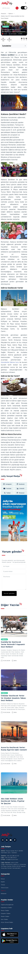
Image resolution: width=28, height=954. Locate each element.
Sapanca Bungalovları (7, 904)
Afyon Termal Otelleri (7, 922)
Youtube (8, 488)
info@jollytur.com (12, 859)
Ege (3, 744)
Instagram (9, 484)
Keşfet (3, 882)
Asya (3, 796)
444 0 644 (14, 862)
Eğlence (10, 13)
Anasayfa (3, 13)
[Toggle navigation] (25, 3)
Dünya (3, 879)
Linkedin (21, 488)
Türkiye (3, 884)
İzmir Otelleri (4, 919)
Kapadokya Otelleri (6, 907)
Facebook (21, 484)
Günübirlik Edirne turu (10, 362)
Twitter (8, 493)
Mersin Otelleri (5, 910)
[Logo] (7, 3)
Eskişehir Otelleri (5, 913)
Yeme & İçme (4, 887)
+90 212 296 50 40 (13, 855)
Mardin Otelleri (5, 916)
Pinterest (22, 493)
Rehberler (3, 893)
